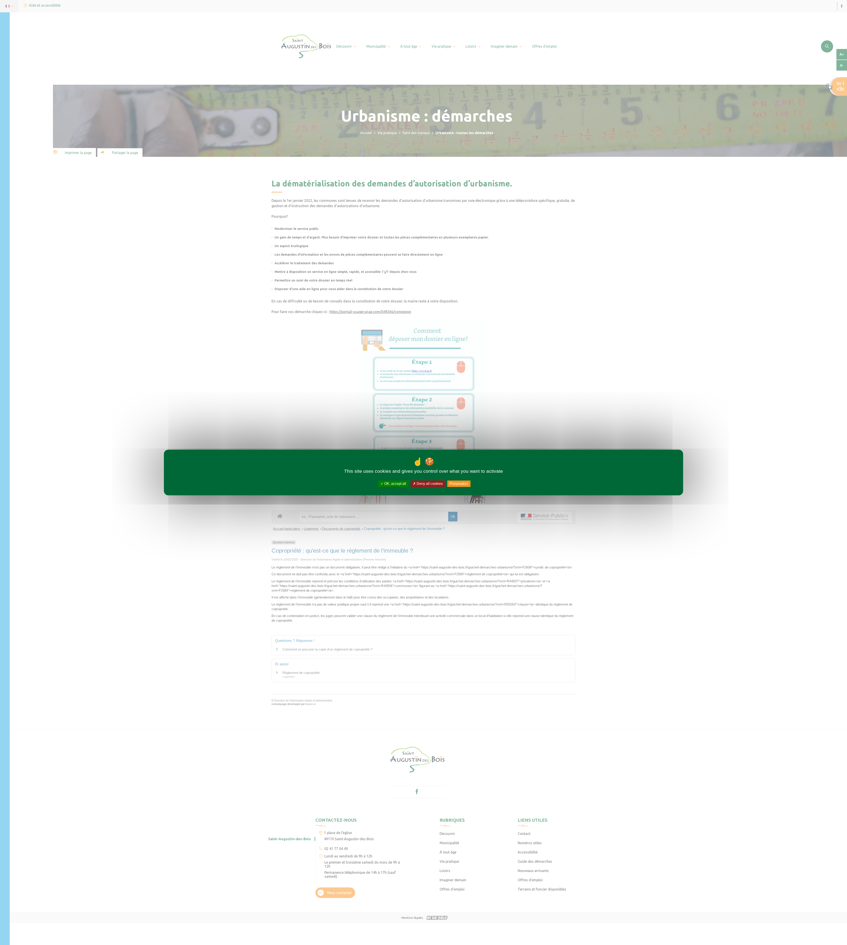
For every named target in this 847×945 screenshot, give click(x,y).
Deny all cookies (429, 484)
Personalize (459, 484)
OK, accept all (394, 484)
